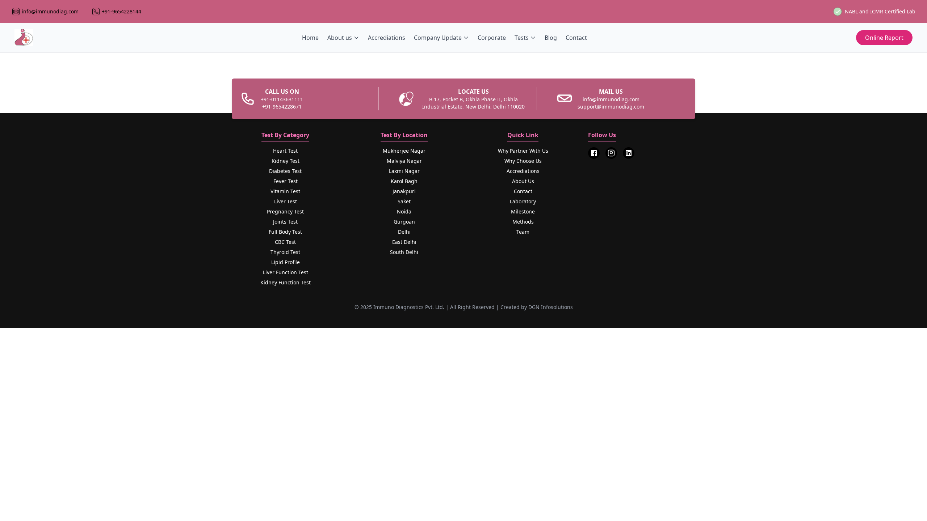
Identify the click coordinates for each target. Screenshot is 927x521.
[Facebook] (594, 153)
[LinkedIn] (628, 153)
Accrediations (386, 38)
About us (339, 38)
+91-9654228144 (121, 11)
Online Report (884, 38)
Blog (551, 38)
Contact (576, 38)
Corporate (492, 38)
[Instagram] (611, 153)
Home (310, 38)
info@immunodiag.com (50, 11)
